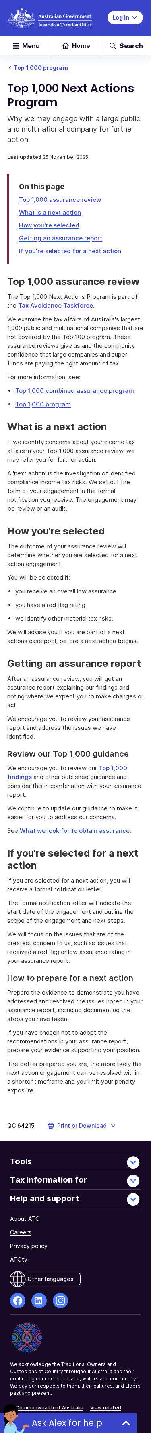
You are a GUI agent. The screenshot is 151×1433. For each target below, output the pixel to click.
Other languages (50, 1278)
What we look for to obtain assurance (75, 830)
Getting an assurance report (60, 238)
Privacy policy (29, 1245)
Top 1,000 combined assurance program (74, 390)
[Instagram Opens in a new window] (60, 1300)
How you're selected (49, 225)
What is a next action (50, 212)
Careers (20, 1232)
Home (81, 45)
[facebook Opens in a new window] (17, 1300)
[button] (82, 1126)
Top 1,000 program (41, 67)
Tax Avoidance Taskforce (55, 305)
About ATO (25, 1218)
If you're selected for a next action (70, 251)
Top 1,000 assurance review (60, 199)
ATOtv (18, 1259)
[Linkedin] (39, 1300)
